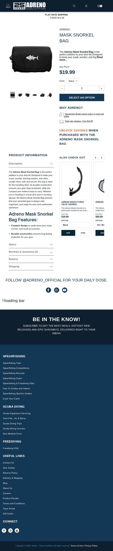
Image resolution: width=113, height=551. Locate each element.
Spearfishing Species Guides (17, 393)
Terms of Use (76, 546)
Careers (7, 493)
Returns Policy (10, 473)
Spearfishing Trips (12, 363)
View (83, 233)
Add (68, 233)
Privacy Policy (91, 546)
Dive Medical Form (12, 433)
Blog (5, 483)
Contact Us (8, 462)
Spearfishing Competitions (16, 368)
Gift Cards (8, 513)
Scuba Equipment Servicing (16, 413)
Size (62, 81)
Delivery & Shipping (13, 478)
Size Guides (9, 468)
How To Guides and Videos (16, 388)
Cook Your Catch (11, 398)
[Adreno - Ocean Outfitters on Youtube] (17, 530)
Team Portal (9, 508)
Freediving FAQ (11, 448)
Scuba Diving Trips (12, 423)
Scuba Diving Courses (14, 428)
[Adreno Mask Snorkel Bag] (31, 59)
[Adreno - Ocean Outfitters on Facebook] (4, 530)
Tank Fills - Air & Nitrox (14, 418)
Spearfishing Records (13, 373)
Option (64, 220)
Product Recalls (11, 498)
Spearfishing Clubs (12, 378)
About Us (7, 488)
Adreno (64, 29)
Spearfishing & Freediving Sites (18, 383)
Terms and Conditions (14, 503)
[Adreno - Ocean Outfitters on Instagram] (10, 530)
